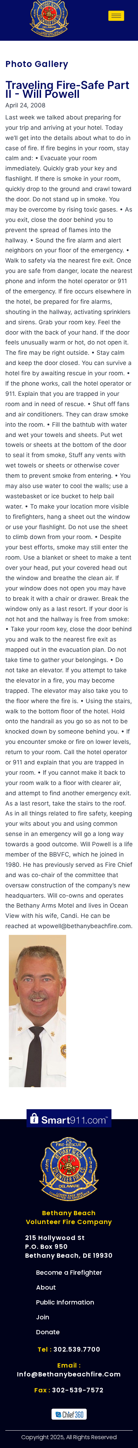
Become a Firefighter (69, 1272)
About (46, 1287)
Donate (48, 1332)
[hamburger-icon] (116, 16)
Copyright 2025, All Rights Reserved (69, 1437)
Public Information (65, 1302)
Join (42, 1317)
